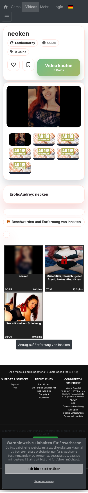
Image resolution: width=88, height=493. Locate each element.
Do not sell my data (73, 416)
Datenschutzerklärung (73, 406)
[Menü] (7, 17)
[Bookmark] (28, 65)
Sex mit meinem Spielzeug (23, 323)
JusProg (74, 371)
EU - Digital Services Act (44, 387)
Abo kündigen (44, 391)
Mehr (44, 6)
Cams (15, 6)
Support (15, 384)
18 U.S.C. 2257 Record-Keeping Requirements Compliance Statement (73, 394)
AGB (73, 403)
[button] (71, 7)
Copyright (44, 394)
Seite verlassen (44, 481)
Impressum (44, 397)
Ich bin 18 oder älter (44, 469)
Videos (31, 6)
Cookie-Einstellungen (73, 413)
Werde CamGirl (73, 388)
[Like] (13, 65)
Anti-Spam (73, 409)
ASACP (73, 400)
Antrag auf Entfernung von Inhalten (44, 345)
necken (23, 276)
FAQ (15, 387)
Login (58, 6)
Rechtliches (44, 384)
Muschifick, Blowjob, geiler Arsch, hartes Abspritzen (64, 277)
